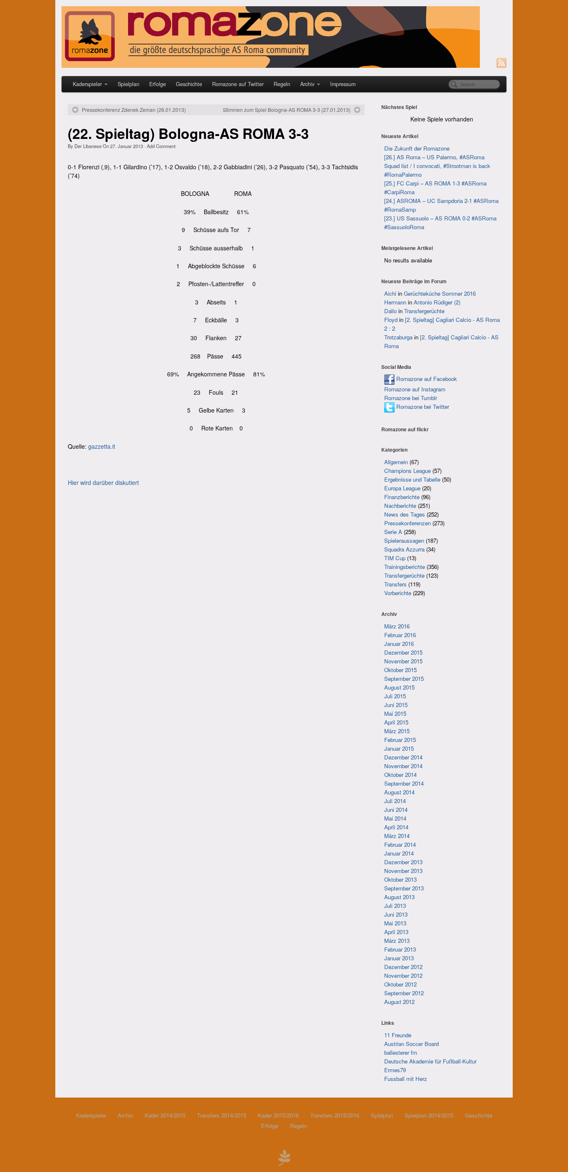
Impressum (343, 84)
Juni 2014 (395, 809)
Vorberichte (397, 593)
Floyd (391, 320)
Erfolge (157, 84)
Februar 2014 (400, 844)
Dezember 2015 (403, 652)
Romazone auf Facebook (426, 379)
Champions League (407, 471)
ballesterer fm (400, 1052)
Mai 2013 (395, 923)
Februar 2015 (400, 740)
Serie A (393, 532)
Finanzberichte (402, 497)
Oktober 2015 (400, 670)
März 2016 (397, 626)
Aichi (390, 293)
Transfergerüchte (424, 311)
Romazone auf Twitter (238, 84)
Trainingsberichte (404, 567)
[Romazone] (284, 37)
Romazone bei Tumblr (410, 398)
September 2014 (404, 783)
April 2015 (396, 722)
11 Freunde (397, 1035)
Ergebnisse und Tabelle (412, 479)
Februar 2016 (400, 635)
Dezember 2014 (403, 757)
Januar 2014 (399, 853)
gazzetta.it (101, 446)
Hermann (395, 302)
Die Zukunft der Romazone (416, 148)
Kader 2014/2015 (165, 1115)
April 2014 (396, 827)
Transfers (395, 584)
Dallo (390, 311)
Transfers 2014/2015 (221, 1115)
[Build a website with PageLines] (284, 1156)
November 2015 (403, 661)
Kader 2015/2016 (278, 1115)
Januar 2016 (399, 644)
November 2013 (403, 871)
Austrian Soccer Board (411, 1044)
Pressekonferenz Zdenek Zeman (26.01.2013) (134, 109)
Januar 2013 (399, 958)
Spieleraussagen (404, 540)
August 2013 (399, 897)
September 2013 (404, 888)
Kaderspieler (87, 84)
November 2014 (403, 766)
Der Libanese (87, 146)
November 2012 (403, 975)
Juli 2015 (395, 696)
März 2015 (397, 731)
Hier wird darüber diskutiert (103, 482)
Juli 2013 (395, 906)
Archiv (307, 84)
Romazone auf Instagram (414, 389)
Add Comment (161, 146)
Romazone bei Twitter (422, 406)
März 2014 (397, 836)
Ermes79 (395, 1070)
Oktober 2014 (400, 775)
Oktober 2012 (400, 984)
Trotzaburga (398, 337)
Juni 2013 (395, 914)
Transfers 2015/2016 (334, 1115)
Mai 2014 (395, 818)
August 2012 (399, 1002)
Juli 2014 (395, 801)
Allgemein (396, 462)
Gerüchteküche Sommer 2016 (440, 293)
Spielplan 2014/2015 (429, 1115)
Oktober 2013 (400, 879)
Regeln (282, 84)
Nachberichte (400, 505)
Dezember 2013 (403, 862)
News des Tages (404, 514)
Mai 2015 (395, 713)
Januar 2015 (399, 748)
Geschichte (189, 84)
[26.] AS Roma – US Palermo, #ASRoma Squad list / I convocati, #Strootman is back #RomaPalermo (437, 165)
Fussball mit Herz (405, 1079)
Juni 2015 (395, 705)
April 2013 (396, 932)
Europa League (402, 488)
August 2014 (399, 792)
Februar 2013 (400, 949)
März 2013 (397, 941)
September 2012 (404, 993)
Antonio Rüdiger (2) (437, 302)
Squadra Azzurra (404, 549)
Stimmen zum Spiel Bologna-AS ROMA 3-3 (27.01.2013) (287, 109)
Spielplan (128, 84)
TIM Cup (394, 558)
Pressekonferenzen (407, 523)
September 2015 (404, 678)
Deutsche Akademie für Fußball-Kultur (430, 1061)
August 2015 (399, 687)
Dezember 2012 (403, 967)
